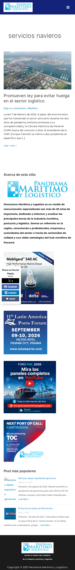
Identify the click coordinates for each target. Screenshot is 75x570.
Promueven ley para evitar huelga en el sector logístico (36, 98)
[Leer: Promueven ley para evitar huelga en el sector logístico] (37, 70)
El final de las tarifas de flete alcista (35, 508)
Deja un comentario (15, 108)
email (12, 298)
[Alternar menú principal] (68, 7)
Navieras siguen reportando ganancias (37, 478)
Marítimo (33, 108)
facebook (12, 286)
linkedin (12, 292)
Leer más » (10, 145)
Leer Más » (23, 499)
